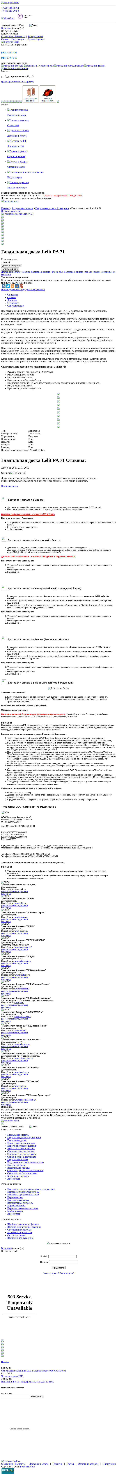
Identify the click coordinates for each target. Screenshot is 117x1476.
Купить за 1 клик (10, 269)
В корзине (6, 28)
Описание (12, 294)
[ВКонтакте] (3, 286)
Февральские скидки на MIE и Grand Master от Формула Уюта (33, 1370)
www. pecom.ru (21, 931)
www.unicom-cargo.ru (23, 1058)
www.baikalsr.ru (21, 917)
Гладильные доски (17, 1140)
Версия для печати (11, 211)
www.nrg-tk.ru (20, 1086)
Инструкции (18, 39)
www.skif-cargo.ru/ (22, 1016)
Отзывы (11, 297)
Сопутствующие (15, 305)
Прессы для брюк (16, 1165)
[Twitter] (8, 286)
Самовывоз (13, 303)
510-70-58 (9, 57)
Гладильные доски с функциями (52, 208)
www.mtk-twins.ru (22, 1044)
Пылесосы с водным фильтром (23, 1192)
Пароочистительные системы (22, 1208)
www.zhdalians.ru (22, 975)
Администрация (35, 39)
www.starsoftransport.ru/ (25, 1100)
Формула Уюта (27, 1466)
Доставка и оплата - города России (82, 272)
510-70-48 (9, 52)
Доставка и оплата (38, 1464)
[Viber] (25, 18)
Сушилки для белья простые (22, 1173)
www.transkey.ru (21, 1072)
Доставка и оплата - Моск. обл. (47, 272)
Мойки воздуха (15, 1211)
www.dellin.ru (20, 1030)
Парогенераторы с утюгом (21, 1143)
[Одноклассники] (12, 286)
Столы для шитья (16, 1235)
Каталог (5, 208)
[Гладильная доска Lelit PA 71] (17, 214)
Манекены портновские (19, 1232)
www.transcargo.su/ (23, 947)
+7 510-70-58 (10, 8)
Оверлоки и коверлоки (19, 1229)
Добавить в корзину (11, 266)
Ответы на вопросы (88, 1464)
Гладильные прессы (17, 1159)
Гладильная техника (22, 208)
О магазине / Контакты (13, 36)
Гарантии (57, 1464)
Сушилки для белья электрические (25, 1170)
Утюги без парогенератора (21, 1148)
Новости (5, 1362)
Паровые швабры (16, 1205)
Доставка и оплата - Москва (15, 272)
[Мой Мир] (17, 286)
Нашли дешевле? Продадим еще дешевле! (23, 289)
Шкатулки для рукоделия (20, 1238)
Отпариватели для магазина (21, 1154)
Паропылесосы (15, 1197)
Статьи (5, 39)
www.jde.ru (19, 1002)
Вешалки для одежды (18, 1167)
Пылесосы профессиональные (23, 1194)
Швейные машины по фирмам (23, 1224)
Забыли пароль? (66, 1273)
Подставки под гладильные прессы (25, 1162)
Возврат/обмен (35, 36)
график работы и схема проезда (17, 81)
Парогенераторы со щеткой (21, 1145)
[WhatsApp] (9, 18)
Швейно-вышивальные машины (24, 1227)
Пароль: (44, 1262)
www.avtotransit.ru (22, 961)
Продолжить (58, 1268)
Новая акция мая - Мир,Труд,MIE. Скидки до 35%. (27, 1381)
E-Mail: (44, 1256)
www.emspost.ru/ (22, 989)
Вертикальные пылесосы (20, 1203)
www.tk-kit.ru (20, 903)
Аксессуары (13, 1178)
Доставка (12, 300)
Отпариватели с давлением (21, 1156)
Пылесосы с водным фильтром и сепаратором (31, 1189)
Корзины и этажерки (18, 1176)
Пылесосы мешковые (18, 1200)
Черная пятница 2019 (12, 1376)
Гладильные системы (18, 1134)
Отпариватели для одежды (21, 1151)
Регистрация (49, 1273)
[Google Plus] (21, 286)
